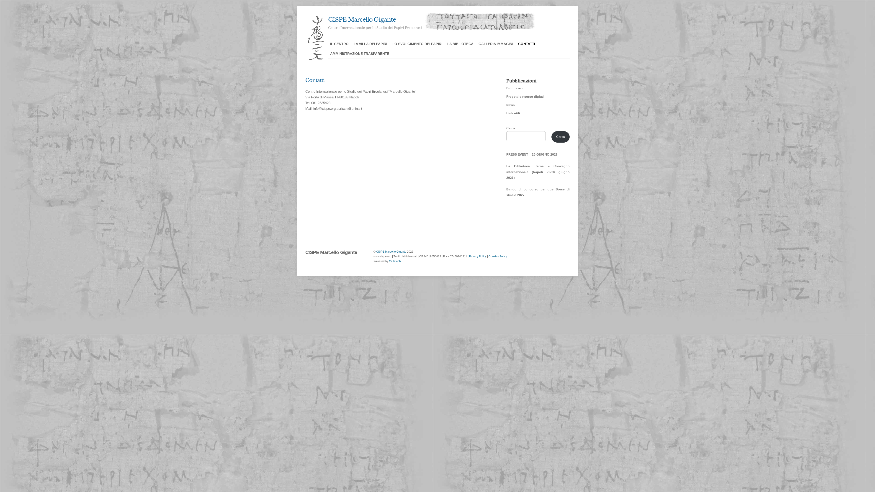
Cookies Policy (498, 256)
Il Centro (339, 44)
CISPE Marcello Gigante (391, 251)
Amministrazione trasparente (359, 54)
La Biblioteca (460, 44)
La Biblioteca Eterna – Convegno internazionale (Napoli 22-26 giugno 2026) (538, 171)
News (510, 105)
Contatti (526, 44)
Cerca (510, 128)
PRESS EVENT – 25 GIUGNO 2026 (532, 154)
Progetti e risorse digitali (525, 96)
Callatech (395, 261)
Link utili (513, 113)
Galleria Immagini (496, 44)
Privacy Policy (477, 256)
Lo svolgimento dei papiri (417, 44)
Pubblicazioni (517, 88)
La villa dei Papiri (370, 44)
